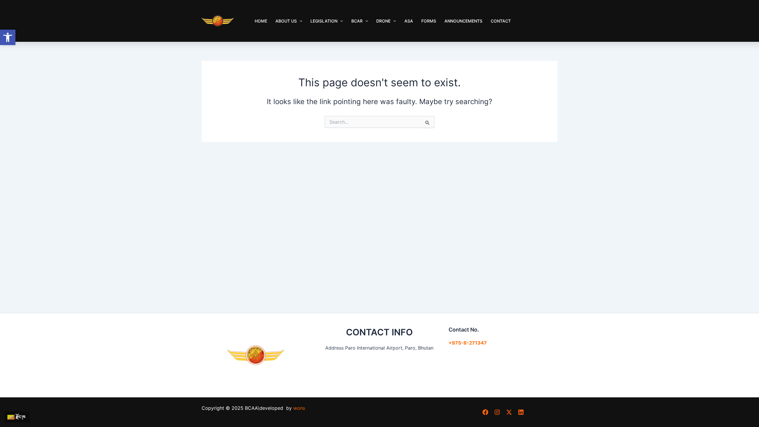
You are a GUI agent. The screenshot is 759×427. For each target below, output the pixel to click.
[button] (7, 37)
